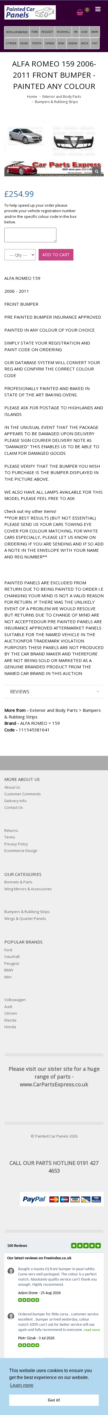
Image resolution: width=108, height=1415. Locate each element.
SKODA (24, 43)
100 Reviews (17, 1246)
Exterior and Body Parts (61, 96)
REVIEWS (19, 692)
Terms (9, 837)
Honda (10, 1026)
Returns (11, 830)
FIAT (95, 43)
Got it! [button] (54, 1400)
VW (75, 32)
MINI (61, 43)
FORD (34, 32)
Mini (8, 977)
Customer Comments (22, 793)
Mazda (10, 1020)
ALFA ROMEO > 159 (32, 723)
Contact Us (13, 807)
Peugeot (11, 963)
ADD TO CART (56, 254)
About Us (12, 787)
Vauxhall (12, 956)
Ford (8, 949)
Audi (8, 1006)
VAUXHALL (63, 32)
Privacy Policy (16, 844)
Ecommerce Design (20, 850)
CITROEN (11, 43)
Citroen (10, 1013)
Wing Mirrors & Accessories (28, 888)
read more (92, 1330)
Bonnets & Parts (18, 882)
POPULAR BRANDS (17, 32)
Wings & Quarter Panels (25, 918)
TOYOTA (36, 43)
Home (32, 96)
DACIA (84, 43)
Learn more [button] (21, 1385)
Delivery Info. (15, 800)
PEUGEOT (47, 32)
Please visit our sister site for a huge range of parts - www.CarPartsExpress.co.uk (54, 1076)
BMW (94, 32)
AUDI (84, 32)
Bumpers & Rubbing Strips (56, 101)
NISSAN (72, 43)
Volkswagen (15, 999)
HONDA (49, 43)
